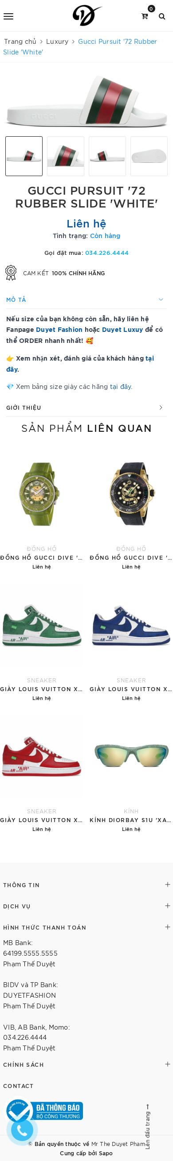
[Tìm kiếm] (162, 15)
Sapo (106, 1152)
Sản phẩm (86, 427)
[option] (86, 103)
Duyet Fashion (59, 329)
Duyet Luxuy (122, 329)
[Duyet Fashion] (88, 15)
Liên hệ (87, 222)
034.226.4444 (107, 252)
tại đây (120, 386)
